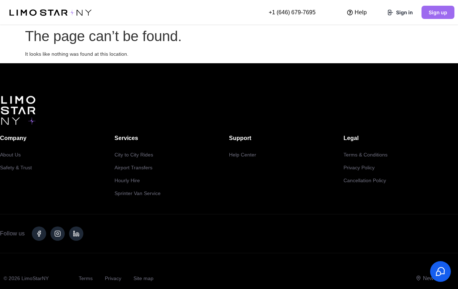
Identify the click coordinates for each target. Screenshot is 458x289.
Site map (143, 278)
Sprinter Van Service (137, 193)
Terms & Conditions (366, 155)
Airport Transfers (133, 167)
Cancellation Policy (365, 180)
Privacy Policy (359, 167)
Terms (86, 278)
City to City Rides (133, 155)
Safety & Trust (16, 167)
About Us (10, 155)
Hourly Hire (127, 180)
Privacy (113, 278)
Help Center (242, 155)
